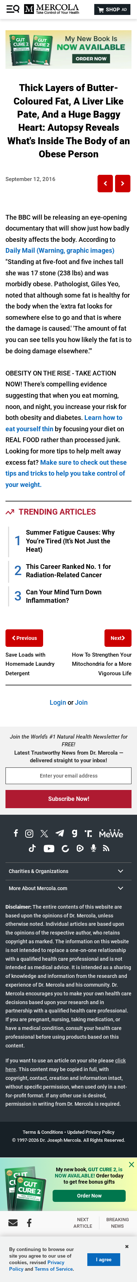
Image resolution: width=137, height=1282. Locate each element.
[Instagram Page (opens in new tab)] (29, 834)
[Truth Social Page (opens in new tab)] (88, 834)
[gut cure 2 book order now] (68, 66)
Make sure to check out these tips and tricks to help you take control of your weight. (66, 473)
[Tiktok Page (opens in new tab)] (32, 849)
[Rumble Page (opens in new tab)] (80, 849)
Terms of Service (54, 1269)
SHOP (116, 9)
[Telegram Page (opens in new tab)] (60, 834)
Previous (26, 638)
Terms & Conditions (43, 1132)
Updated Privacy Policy (90, 1132)
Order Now (89, 1196)
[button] (105, 183)
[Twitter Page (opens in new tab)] (44, 834)
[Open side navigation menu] (14, 9)
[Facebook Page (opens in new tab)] (16, 834)
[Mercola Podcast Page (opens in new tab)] (93, 849)
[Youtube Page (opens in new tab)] (49, 849)
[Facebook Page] (29, 1222)
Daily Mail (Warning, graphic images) (59, 250)
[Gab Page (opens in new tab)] (74, 834)
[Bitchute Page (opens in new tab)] (65, 849)
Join (81, 702)
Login (58, 702)
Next (116, 638)
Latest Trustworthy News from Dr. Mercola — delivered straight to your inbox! (68, 757)
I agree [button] (103, 1259)
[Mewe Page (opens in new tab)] (111, 834)
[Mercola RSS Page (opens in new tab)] (106, 849)
